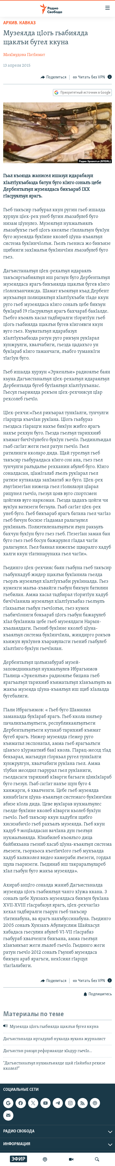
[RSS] (83, 1103)
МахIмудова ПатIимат (24, 55)
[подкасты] (45, 1159)
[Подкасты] (95, 1103)
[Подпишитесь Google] (8, 1103)
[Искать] (97, 1159)
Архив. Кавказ (19, 23)
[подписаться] (8, 1116)
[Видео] (71, 1159)
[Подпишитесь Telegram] (58, 1103)
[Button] (53, 77)
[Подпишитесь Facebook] (21, 1103)
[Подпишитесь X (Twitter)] (33, 1103)
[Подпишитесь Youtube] (45, 1103)
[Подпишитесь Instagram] (70, 1103)
